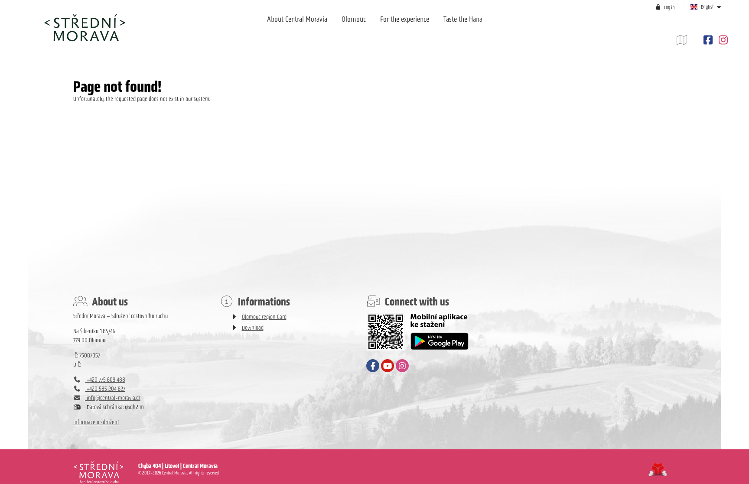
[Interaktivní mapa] (688, 40)
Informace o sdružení (96, 422)
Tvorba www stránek (657, 469)
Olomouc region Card (264, 317)
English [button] (708, 7)
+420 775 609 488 (105, 379)
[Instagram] (721, 40)
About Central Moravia (297, 19)
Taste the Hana (462, 19)
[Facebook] (707, 40)
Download (253, 327)
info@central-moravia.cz (112, 398)
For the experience (404, 19)
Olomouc (354, 19)
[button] (664, 7)
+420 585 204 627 (105, 389)
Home (84, 27)
